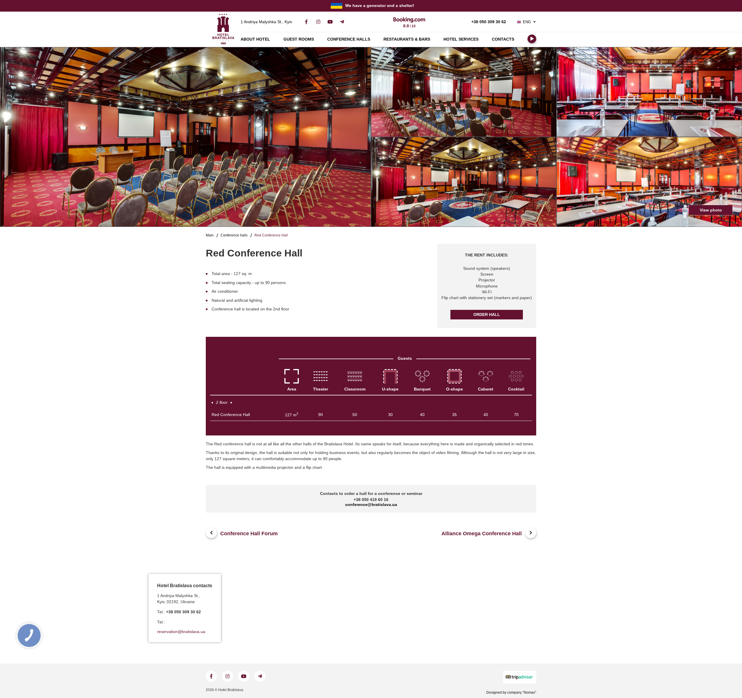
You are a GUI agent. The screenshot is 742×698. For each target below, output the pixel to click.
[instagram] (318, 22)
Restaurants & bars (406, 39)
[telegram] (341, 22)
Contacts (503, 39)
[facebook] (306, 22)
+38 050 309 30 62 (488, 22)
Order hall (486, 314)
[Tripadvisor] (519, 677)
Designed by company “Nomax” (511, 692)
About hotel (255, 39)
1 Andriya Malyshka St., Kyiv (266, 22)
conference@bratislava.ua (371, 505)
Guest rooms (298, 39)
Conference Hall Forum (249, 533)
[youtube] (330, 22)
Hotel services (461, 39)
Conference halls (348, 39)
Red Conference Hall (231, 415)
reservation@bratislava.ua (181, 632)
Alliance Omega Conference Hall (481, 533)
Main (210, 235)
